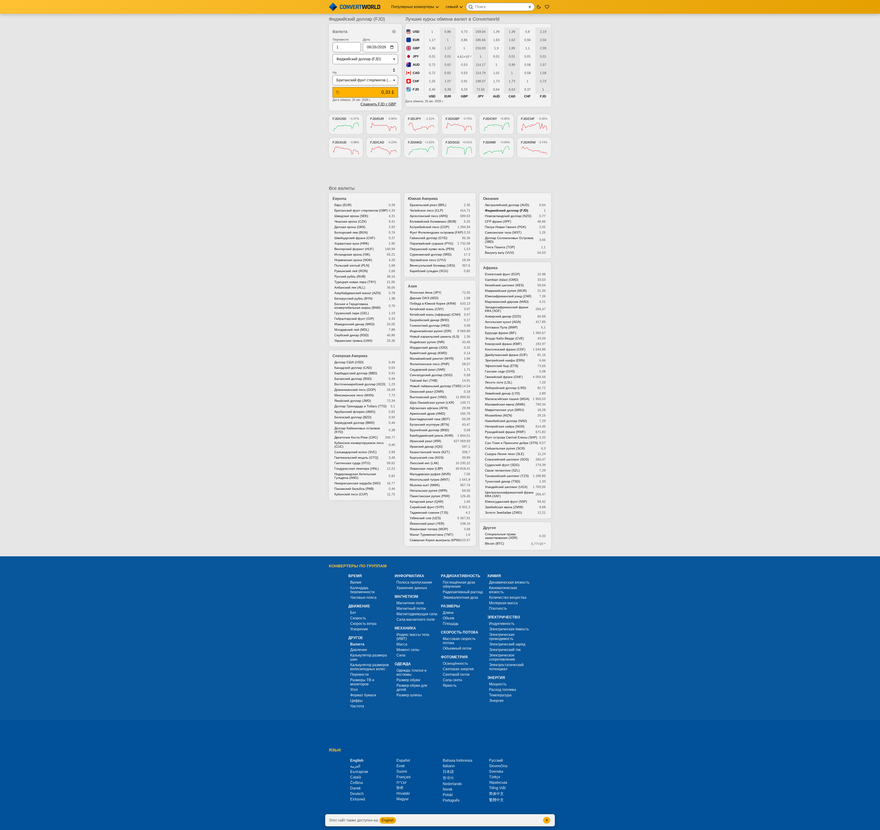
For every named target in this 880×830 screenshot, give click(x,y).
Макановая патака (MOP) (429, 529)
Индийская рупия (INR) (427, 342)
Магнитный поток (411, 608)
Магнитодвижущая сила (416, 614)
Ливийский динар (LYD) (502, 393)
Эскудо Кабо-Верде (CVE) (504, 338)
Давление (358, 650)
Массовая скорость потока (459, 641)
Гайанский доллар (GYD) (428, 238)
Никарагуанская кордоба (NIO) (357, 483)
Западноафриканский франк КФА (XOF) (506, 309)
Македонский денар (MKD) (354, 324)
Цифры (356, 701)
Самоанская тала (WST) (503, 232)
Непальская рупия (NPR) (428, 490)
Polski (448, 795)
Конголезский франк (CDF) (505, 349)
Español (403, 760)
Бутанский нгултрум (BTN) (429, 424)
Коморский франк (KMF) (503, 344)
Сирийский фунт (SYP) (427, 507)
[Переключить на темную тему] (539, 7)
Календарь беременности (362, 590)
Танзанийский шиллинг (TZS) (507, 476)
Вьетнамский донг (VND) (428, 397)
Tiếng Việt (497, 788)
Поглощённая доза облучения (459, 584)
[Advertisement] (440, 171)
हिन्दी (399, 788)
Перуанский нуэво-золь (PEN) (432, 249)
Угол (354, 690)
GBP (416, 48)
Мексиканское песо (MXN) (354, 395)
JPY (416, 56)
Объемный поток (457, 648)
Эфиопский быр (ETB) (501, 366)
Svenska (496, 771)
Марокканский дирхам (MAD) (507, 301)
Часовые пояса (363, 597)
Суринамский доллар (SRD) (431, 254)
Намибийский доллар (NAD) (506, 421)
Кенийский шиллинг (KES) (504, 285)
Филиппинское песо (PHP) (429, 364)
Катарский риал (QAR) (426, 501)
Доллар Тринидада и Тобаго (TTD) (360, 406)
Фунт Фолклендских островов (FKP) (436, 232)
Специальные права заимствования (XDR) (501, 536)
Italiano (449, 766)
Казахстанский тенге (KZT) (430, 452)
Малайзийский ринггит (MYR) (432, 358)
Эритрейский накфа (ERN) (505, 360)
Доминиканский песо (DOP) (355, 390)
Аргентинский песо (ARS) (429, 216)
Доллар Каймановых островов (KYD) (357, 430)
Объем (448, 618)
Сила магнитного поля (415, 619)
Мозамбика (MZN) (498, 415)
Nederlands (452, 784)
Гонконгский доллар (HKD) (430, 325)
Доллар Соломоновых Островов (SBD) (509, 239)
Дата (366, 39)
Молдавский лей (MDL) (351, 329)
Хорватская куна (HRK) (351, 243)
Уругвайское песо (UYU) (428, 260)
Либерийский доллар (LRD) (505, 388)
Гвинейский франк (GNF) (504, 377)
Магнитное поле (410, 603)
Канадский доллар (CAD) (353, 368)
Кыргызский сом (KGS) (427, 457)
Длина (448, 613)
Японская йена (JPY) (425, 292)
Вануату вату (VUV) (499, 252)
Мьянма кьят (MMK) (425, 485)
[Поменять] (394, 70)
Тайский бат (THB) (423, 380)
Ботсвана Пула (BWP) (501, 327)
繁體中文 (496, 800)
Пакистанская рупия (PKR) (430, 496)
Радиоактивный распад (463, 592)
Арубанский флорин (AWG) (354, 412)
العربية (355, 766)
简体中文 (496, 794)
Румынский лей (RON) (351, 271)
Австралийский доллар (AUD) (507, 205)
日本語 (448, 772)
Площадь (451, 624)
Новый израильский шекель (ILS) (434, 336)
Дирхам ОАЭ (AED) (424, 298)
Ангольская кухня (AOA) (503, 322)
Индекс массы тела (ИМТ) (412, 637)
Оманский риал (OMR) (427, 391)
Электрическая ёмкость (509, 629)
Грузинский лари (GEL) (351, 313)
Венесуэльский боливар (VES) (432, 265)
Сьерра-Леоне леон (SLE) (504, 454)
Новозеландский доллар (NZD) (508, 216)
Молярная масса (503, 603)
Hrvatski (403, 793)
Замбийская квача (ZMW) (504, 507)
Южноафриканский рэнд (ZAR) (508, 296)
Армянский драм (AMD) (427, 413)
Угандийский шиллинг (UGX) (506, 487)
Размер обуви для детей (411, 688)
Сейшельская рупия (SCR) (505, 448)
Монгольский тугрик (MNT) (430, 479)
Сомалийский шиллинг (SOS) (507, 459)
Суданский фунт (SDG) (502, 465)
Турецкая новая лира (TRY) (355, 282)
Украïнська (498, 782)
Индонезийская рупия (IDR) (430, 331)
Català (355, 777)
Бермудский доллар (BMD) (354, 423)
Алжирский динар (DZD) (503, 316)
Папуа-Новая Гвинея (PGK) (505, 227)
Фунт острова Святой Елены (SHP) (511, 437)
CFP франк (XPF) (498, 221)
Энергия (496, 701)
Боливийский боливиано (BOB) (433, 221)
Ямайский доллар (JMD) (352, 401)
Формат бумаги (363, 695)
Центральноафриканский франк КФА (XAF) (509, 494)
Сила (400, 655)
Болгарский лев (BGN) (351, 232)
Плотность (498, 608)
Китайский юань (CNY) (427, 309)
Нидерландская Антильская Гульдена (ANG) (355, 476)
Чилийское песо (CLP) (426, 210)
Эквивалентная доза (460, 597)
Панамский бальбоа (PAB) (354, 489)
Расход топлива (502, 690)
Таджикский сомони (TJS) (429, 512)
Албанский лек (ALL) (349, 287)
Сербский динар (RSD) (351, 335)
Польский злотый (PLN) (351, 265)
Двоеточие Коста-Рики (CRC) (356, 437)
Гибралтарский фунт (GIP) (354, 318)
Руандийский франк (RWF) (505, 432)
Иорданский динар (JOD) (429, 347)
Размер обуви (408, 680)
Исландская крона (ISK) (352, 254)
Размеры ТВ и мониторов (362, 682)
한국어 (448, 778)
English (388, 820)
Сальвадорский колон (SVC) (355, 452)
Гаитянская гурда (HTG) (352, 463)
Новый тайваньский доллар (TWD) (436, 386)
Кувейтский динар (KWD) (428, 353)
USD (416, 31)
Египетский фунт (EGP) (502, 274)
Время (355, 582)
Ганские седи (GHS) (500, 371)
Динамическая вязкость (509, 582)
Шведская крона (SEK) (351, 216)
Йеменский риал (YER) (427, 523)
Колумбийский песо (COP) (429, 227)
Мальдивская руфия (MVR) (430, 474)
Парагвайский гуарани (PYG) (431, 243)
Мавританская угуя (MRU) (504, 410)
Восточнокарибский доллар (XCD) (359, 384)
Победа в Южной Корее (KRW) (433, 303)
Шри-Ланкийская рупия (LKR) (432, 402)
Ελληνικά (357, 799)
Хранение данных (411, 588)
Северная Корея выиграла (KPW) (435, 540)
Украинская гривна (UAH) (353, 340)
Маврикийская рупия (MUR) (506, 290)
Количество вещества (507, 597)
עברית (401, 782)
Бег (353, 613)
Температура (500, 695)
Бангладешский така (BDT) (430, 419)
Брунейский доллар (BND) (429, 430)
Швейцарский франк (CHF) (354, 238)
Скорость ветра (363, 624)
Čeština (356, 783)
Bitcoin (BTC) (494, 543)
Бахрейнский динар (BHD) (429, 320)
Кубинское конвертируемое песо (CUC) (359, 444)
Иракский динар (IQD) (426, 446)
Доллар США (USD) (349, 362)
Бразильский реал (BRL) (428, 205)
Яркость (449, 685)
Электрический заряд (507, 644)
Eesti (400, 766)
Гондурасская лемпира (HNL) (356, 468)
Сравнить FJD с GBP (378, 104)
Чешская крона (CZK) (350, 221)
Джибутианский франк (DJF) (506, 355)
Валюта (357, 644)
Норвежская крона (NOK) (353, 260)
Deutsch (357, 794)
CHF (416, 81)
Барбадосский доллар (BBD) (355, 373)
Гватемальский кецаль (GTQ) (356, 457)
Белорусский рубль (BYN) (353, 298)
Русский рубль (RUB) (350, 276)
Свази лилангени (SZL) (502, 470)
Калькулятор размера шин (368, 657)
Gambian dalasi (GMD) (501, 279)
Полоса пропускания (414, 582)
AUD (416, 64)
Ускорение (359, 629)
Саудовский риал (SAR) (427, 369)
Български (359, 772)
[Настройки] (394, 32)
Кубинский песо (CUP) (351, 494)
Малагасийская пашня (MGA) (507, 399)
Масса (401, 644)
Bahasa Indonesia (457, 760)
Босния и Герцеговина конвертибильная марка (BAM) (357, 305)
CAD (416, 73)
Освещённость (455, 663)
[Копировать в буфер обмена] (338, 92)
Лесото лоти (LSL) (498, 382)
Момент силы (407, 650)
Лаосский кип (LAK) (424, 463)
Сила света (452, 680)
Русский (496, 760)
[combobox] (500, 7)
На (335, 72)
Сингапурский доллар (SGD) (431, 375)
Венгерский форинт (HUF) (354, 249)
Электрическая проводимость (501, 637)
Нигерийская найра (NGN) (505, 426)
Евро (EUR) (343, 205)
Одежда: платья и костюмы (411, 672)
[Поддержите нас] (547, 7)
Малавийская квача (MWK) (505, 404)
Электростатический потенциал (506, 667)
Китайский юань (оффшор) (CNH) (435, 314)
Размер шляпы (409, 695)
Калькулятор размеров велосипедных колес (369, 667)
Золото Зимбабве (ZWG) (503, 512)
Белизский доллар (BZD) (352, 417)
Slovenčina (498, 766)
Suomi (401, 771)
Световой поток (456, 674)
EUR (416, 40)
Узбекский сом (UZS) (425, 518)
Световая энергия (458, 669)
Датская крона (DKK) (350, 227)
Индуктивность (501, 624)
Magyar (402, 799)
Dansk (355, 788)
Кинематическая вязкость (503, 590)
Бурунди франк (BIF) (500, 333)
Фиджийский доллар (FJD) (506, 210)
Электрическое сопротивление (502, 657)
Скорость (358, 618)
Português (451, 800)
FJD (416, 89)
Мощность (497, 684)
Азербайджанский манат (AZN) (357, 293)
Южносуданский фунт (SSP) (506, 501)
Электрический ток (505, 650)
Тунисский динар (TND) (502, 481)
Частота (357, 706)
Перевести (341, 39)
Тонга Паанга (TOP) (500, 247)
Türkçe (494, 777)
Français (403, 777)
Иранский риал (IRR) (425, 441)
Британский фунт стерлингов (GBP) (361, 210)
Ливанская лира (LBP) (426, 468)
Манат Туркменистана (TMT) (431, 534)
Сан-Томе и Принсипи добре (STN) (511, 443)
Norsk (447, 789)
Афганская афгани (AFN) (429, 408)
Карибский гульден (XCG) (429, 271)
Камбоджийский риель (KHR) (431, 435)
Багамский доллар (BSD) (353, 379)
